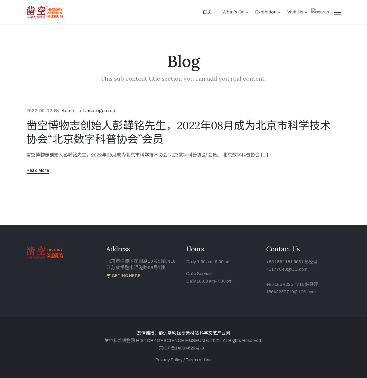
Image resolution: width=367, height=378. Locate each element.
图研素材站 (188, 333)
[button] (123, 276)
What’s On (233, 12)
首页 (207, 12)
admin (68, 110)
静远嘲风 (167, 333)
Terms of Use (199, 360)
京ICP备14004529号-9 (181, 348)
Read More (38, 170)
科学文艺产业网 (215, 333)
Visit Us (295, 12)
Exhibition (266, 12)
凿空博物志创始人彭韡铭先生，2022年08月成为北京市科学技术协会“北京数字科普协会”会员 (178, 132)
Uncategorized (99, 110)
